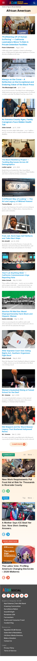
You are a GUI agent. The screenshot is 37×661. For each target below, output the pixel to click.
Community (5, 156)
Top (23, 498)
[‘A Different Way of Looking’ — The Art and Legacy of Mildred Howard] (18, 187)
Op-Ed (4, 76)
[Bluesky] (26, 596)
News (5, 498)
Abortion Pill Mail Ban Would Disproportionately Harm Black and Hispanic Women (17, 313)
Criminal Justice (6, 232)
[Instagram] (4, 596)
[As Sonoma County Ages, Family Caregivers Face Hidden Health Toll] (18, 108)
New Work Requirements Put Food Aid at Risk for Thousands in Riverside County (18, 482)
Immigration (6, 33)
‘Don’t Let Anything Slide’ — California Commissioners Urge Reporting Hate (15, 275)
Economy (5, 476)
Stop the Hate (6, 269)
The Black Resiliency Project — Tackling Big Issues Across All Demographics (15, 162)
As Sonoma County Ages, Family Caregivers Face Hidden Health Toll (17, 122)
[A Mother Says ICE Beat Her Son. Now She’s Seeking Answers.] (18, 511)
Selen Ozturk (6, 127)
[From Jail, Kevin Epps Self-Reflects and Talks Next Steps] (18, 224)
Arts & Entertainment (8, 195)
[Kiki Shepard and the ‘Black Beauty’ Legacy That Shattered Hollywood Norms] (18, 415)
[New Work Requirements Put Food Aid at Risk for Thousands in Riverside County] (18, 468)
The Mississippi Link (9, 87)
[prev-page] (3, 491)
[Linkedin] (22, 596)
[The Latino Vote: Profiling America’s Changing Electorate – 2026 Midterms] (18, 554)
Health (4, 116)
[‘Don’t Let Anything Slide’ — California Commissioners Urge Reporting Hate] (18, 261)
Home (3, 7)
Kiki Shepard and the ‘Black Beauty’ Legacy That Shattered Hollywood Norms (17, 429)
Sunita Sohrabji (7, 319)
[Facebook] (17, 596)
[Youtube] (13, 596)
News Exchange (6, 386)
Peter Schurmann (8, 47)
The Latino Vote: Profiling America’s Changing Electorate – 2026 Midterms (18, 569)
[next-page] (8, 491)
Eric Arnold (6, 241)
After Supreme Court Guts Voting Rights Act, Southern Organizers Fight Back (16, 353)
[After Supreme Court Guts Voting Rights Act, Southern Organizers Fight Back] (18, 339)
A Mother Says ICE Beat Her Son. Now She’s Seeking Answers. (16, 525)
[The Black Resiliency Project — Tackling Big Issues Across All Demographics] (18, 148)
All (24, 455)
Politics (4, 347)
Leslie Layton (6, 167)
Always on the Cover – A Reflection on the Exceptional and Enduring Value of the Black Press (18, 82)
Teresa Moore (7, 204)
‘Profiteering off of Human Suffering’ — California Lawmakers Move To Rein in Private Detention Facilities (15, 41)
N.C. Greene (6, 395)
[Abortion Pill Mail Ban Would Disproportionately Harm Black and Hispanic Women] (18, 300)
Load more (17, 444)
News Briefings (10, 541)
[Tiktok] (8, 596)
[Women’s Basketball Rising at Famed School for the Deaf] (18, 378)
